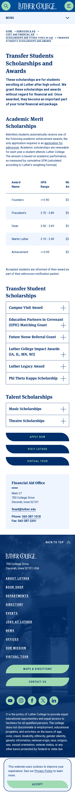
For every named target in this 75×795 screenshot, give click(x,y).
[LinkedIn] (54, 700)
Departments (17, 596)
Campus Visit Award (26, 307)
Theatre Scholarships (26, 420)
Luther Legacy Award (26, 366)
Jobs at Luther (19, 622)
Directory (14, 604)
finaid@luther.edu (24, 509)
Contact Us (37, 681)
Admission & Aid (26, 31)
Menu (10, 18)
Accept (37, 784)
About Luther (17, 578)
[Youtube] (10, 700)
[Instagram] (21, 700)
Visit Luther (37, 449)
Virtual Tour (37, 461)
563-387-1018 (31, 516)
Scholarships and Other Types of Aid (29, 38)
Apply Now (38, 436)
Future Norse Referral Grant (32, 336)
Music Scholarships (25, 408)
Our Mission (16, 648)
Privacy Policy (43, 771)
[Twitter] (43, 700)
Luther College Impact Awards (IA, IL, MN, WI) (34, 351)
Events (12, 613)
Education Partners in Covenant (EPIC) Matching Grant (36, 322)
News (10, 630)
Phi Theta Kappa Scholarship (33, 378)
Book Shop (15, 587)
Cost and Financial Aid (20, 34)
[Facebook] (32, 700)
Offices (12, 639)
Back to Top (55, 542)
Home (9, 31)
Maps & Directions (37, 668)
